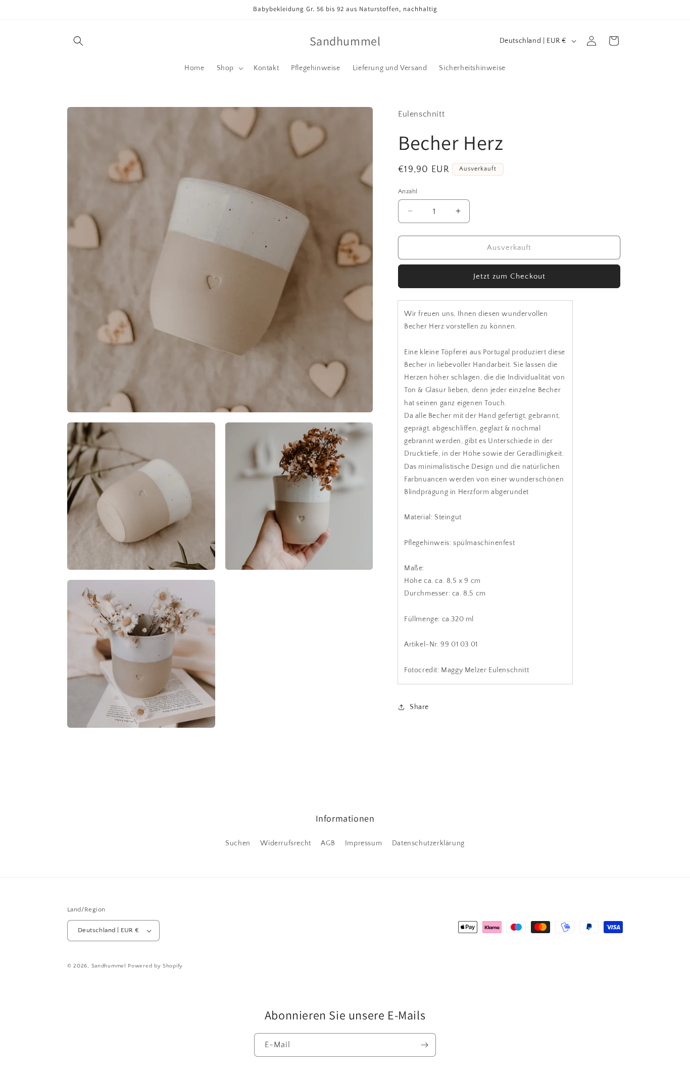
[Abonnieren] (424, 1045)
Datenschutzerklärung (428, 843)
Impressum (363, 843)
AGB (328, 843)
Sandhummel (108, 966)
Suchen (238, 843)
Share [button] (419, 707)
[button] (78, 41)
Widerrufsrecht (285, 843)
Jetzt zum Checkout (509, 276)
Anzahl (407, 190)
